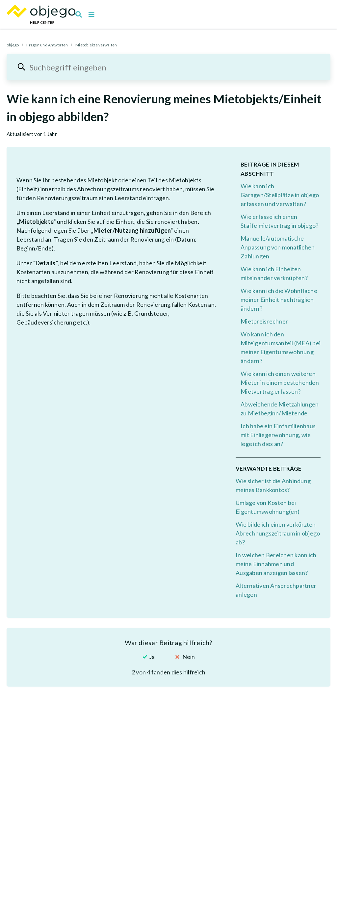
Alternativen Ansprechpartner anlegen (276, 590)
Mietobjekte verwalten (96, 44)
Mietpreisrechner (264, 321)
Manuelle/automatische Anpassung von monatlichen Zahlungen (278, 247)
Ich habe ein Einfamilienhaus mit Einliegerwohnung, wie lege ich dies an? (278, 434)
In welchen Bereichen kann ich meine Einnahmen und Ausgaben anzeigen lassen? (276, 563)
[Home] (41, 14)
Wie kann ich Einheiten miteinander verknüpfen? (274, 273)
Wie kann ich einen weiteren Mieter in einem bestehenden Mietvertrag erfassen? (280, 382)
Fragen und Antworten (47, 44)
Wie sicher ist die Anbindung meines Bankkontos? (273, 485)
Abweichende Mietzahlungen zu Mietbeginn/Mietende (280, 409)
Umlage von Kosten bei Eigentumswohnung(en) (267, 507)
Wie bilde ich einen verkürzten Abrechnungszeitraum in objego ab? (278, 533)
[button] (91, 14)
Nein (188, 656)
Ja (152, 656)
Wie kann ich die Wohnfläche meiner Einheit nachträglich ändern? (279, 299)
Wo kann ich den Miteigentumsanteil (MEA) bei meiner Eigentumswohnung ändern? (281, 347)
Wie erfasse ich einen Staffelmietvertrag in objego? (279, 221)
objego (13, 44)
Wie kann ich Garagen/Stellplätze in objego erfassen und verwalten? (280, 194)
